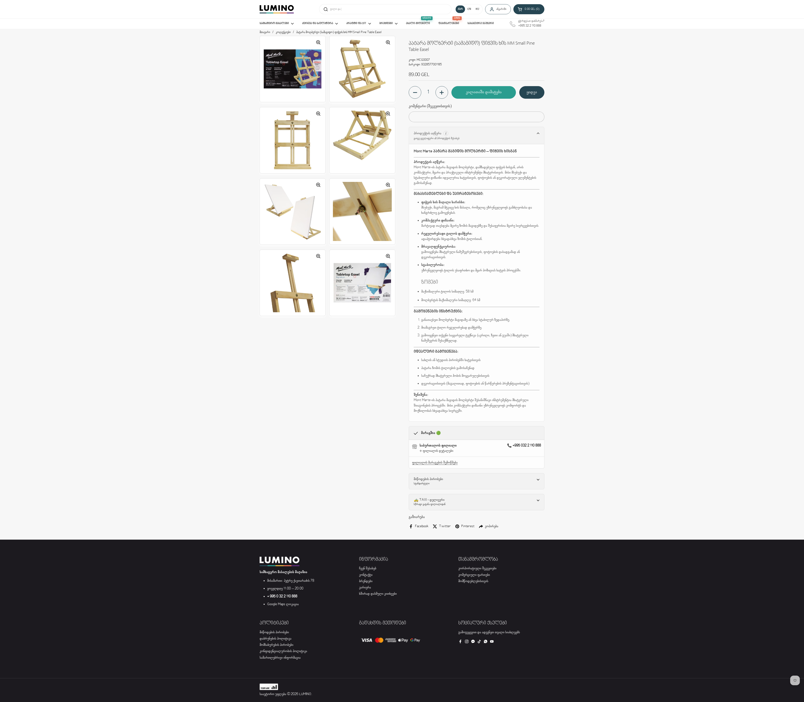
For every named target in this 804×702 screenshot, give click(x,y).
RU (477, 9)
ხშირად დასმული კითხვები (378, 594)
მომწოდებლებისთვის (473, 581)
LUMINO (305, 694)
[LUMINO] (277, 9)
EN (469, 9)
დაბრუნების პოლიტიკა (275, 639)
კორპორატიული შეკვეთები (477, 568)
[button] (528, 9)
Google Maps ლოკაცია (283, 604)
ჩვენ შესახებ (367, 568)
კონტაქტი (365, 575)
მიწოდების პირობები (274, 632)
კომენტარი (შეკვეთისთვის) (430, 106)
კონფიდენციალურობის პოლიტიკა (283, 651)
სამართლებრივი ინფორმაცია (280, 658)
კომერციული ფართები (474, 575)
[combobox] (385, 9)
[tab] (436, 450)
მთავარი (265, 32)
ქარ (460, 9)
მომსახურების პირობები (276, 645)
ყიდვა (532, 92)
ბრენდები (365, 581)
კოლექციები (283, 32)
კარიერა (365, 587)
